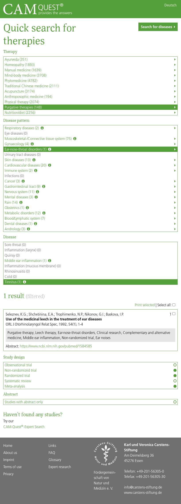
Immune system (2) (19, 170)
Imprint (8, 459)
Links (52, 445)
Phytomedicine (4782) (21, 80)
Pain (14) (12, 202)
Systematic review (18, 380)
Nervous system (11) (20, 191)
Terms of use (12, 466)
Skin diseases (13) (18, 159)
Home (7, 445)
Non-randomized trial (21, 370)
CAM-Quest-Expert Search (24, 426)
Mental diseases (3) (19, 197)
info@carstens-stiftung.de (143, 487)
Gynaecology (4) (17, 144)
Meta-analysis (15, 386)
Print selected (145, 304)
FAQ (52, 452)
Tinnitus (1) (13, 281)
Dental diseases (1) (19, 223)
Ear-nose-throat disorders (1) (26, 149)
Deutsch (170, 5)
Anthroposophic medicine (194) (28, 96)
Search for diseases (156, 26)
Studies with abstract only (24, 401)
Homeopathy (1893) (20, 64)
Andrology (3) (15, 229)
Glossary (55, 459)
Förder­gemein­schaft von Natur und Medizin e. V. (105, 480)
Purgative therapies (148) (23, 107)
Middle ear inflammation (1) (26, 260)
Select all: (164, 304)
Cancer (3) (13, 181)
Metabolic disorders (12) (23, 213)
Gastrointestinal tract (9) (23, 186)
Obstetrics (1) (15, 207)
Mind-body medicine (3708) (25, 75)
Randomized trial (17, 375)
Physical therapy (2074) (22, 101)
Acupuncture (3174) (20, 91)
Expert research (60, 466)
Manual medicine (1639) (23, 70)
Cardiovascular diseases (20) (26, 165)
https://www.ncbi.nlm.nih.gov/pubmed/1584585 (56, 346)
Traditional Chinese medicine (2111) (32, 85)
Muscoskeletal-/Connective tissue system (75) (38, 138)
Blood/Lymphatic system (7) (25, 218)
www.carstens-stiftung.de (143, 492)
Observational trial (18, 364)
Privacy (8, 473)
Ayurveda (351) (16, 59)
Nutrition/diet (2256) (20, 112)
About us (10, 452)
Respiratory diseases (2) (22, 128)
